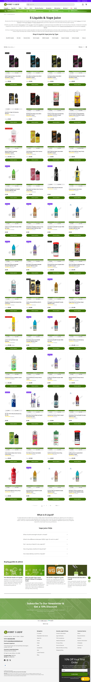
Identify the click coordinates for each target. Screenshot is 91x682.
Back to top (45, 623)
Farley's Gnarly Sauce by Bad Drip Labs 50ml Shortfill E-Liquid (56, 114)
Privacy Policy (59, 643)
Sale (71, 8)
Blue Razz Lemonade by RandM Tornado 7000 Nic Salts (33, 265)
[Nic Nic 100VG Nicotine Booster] (56, 174)
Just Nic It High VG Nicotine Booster (12, 113)
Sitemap (79, 647)
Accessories (48, 8)
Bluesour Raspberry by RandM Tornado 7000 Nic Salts (76, 227)
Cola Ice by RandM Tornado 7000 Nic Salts (55, 340)
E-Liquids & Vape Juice (11, 14)
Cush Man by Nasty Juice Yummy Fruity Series (34, 152)
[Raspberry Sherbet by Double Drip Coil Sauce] (13, 287)
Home (5, 14)
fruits (26, 22)
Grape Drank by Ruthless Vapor (76, 302)
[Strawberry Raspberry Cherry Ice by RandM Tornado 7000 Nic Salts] (35, 211)
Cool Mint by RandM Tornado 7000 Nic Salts (56, 227)
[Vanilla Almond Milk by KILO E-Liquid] (35, 287)
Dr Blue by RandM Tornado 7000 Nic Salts (55, 378)
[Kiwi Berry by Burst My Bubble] (35, 438)
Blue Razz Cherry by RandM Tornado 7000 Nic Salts (11, 265)
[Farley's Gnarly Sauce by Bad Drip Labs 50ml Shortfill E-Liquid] (56, 98)
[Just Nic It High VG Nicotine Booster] (13, 98)
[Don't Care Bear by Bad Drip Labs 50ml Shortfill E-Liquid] (77, 249)
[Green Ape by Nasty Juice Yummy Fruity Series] (13, 438)
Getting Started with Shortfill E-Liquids (77, 578)
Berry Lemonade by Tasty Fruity (76, 151)
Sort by (5, 47)
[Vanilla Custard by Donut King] (56, 438)
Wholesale (79, 643)
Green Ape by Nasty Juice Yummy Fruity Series (13, 453)
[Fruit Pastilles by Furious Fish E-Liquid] (35, 362)
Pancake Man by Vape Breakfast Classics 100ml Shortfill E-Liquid (76, 114)
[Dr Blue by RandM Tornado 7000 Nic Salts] (56, 362)
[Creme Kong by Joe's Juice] (77, 174)
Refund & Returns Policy (61, 647)
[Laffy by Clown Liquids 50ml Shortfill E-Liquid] (77, 438)
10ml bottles (22, 24)
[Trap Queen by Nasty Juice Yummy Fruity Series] (35, 174)
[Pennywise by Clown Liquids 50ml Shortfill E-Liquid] (56, 249)
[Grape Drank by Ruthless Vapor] (77, 287)
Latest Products (40, 652)
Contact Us (84, 0)
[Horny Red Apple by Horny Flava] (13, 475)
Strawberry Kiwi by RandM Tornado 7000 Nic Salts (77, 416)
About (79, 0)
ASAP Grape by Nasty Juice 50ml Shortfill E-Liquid (13, 76)
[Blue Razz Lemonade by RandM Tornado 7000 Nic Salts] (35, 249)
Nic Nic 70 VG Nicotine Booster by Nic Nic (13, 414)
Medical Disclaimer (60, 640)
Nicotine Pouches (39, 8)
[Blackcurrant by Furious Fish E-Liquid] (77, 362)
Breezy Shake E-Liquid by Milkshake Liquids (11, 152)
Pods (25, 8)
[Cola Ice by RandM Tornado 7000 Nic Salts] (56, 324)
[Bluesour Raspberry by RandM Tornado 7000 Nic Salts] (77, 211)
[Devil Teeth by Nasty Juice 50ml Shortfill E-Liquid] (56, 136)
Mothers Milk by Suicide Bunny (76, 339)
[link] (34, 505)
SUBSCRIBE (74, 674)
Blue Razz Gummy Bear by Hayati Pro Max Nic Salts (34, 416)
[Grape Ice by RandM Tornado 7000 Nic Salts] (13, 211)
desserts (29, 22)
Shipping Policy (59, 650)
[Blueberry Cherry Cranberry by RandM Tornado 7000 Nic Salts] (77, 475)
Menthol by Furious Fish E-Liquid (55, 415)
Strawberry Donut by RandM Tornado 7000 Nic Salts (33, 340)
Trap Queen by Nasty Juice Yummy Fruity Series (34, 190)
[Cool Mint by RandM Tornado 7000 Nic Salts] (56, 211)
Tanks (20, 8)
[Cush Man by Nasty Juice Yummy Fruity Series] (35, 136)
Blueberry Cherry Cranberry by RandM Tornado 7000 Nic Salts (76, 491)
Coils (31, 8)
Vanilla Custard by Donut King (55, 453)
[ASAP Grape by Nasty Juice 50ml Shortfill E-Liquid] (13, 61)
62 (50, 505)
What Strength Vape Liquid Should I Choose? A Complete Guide (33, 579)
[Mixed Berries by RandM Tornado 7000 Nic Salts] (35, 475)
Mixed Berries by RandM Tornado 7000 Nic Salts (34, 491)
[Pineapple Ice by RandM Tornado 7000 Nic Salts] (56, 287)
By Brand (65, 8)
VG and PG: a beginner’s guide (55, 577)
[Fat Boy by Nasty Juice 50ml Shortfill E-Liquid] (56, 61)
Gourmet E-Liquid (9, 670)
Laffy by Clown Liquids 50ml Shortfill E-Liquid (76, 453)
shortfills (41, 24)
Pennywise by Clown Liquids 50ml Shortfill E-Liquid (56, 265)
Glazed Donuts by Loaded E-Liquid (13, 377)
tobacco (79, 21)
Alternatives (57, 8)
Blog (38, 655)
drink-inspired (37, 22)
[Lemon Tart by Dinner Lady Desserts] (13, 324)
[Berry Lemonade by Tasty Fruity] (77, 136)
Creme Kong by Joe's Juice (75, 189)
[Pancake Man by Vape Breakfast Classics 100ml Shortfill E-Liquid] (77, 98)
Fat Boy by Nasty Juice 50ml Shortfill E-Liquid (54, 76)
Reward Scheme (81, 635)
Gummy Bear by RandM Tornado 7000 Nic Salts (55, 491)
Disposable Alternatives (42, 635)
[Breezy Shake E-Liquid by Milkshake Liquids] (13, 136)
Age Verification (60, 635)
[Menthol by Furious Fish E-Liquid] (56, 400)
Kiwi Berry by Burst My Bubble (33, 453)
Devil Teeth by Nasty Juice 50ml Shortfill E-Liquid (55, 152)
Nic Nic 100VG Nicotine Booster (55, 187)
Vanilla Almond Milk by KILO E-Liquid (33, 303)
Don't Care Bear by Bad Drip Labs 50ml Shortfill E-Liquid (77, 265)
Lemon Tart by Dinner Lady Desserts (11, 340)
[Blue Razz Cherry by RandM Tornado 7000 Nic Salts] (13, 249)
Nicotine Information (82, 640)
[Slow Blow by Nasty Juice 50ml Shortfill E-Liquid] (35, 61)
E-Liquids (6, 8)
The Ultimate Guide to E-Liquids (13, 577)
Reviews (79, 638)
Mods (38, 643)
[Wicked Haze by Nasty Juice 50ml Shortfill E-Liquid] (77, 61)
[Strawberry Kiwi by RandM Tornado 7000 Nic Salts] (77, 400)
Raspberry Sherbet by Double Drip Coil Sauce (13, 303)
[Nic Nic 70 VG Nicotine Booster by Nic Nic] (13, 400)
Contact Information (61, 633)
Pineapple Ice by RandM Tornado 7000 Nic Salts (55, 303)
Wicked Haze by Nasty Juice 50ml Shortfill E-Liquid (77, 76)
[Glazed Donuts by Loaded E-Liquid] (13, 362)
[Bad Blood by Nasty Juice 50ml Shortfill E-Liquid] (35, 98)
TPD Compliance (60, 638)
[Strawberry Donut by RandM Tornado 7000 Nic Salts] (35, 324)
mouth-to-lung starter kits (66, 26)
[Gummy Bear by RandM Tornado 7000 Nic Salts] (56, 475)
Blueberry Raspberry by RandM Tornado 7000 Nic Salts (12, 190)
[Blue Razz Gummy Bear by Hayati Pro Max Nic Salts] (35, 400)
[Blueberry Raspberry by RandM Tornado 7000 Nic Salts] (13, 174)
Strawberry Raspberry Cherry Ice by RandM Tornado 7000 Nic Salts (34, 227)
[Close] (89, 656)
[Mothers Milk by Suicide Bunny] (77, 324)
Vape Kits (13, 8)
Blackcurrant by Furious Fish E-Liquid (76, 378)
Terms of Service (60, 645)
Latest (75, 8)
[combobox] (50, 4)
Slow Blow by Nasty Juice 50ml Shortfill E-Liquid (33, 76)
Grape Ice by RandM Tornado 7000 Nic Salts (13, 227)
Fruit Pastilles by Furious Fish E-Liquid (34, 378)
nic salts (31, 24)
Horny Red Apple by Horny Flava (12, 490)
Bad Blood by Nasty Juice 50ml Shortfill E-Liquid (33, 114)
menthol (19, 22)
